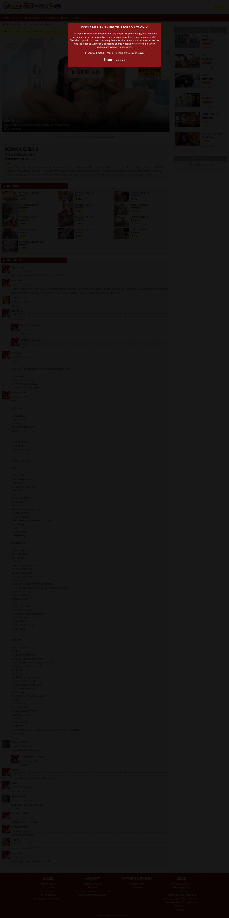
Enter (107, 60)
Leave (121, 60)
